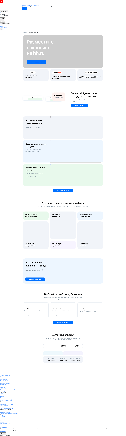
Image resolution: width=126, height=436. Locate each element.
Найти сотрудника (79, 105)
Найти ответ (51, 346)
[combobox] (3, 433)
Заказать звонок (77, 345)
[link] (2, 22)
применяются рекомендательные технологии (25, 428)
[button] (1, 25)
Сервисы (25, 32)
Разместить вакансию (36, 62)
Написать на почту (63, 345)
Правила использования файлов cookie (44, 6)
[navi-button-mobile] (1, 29)
